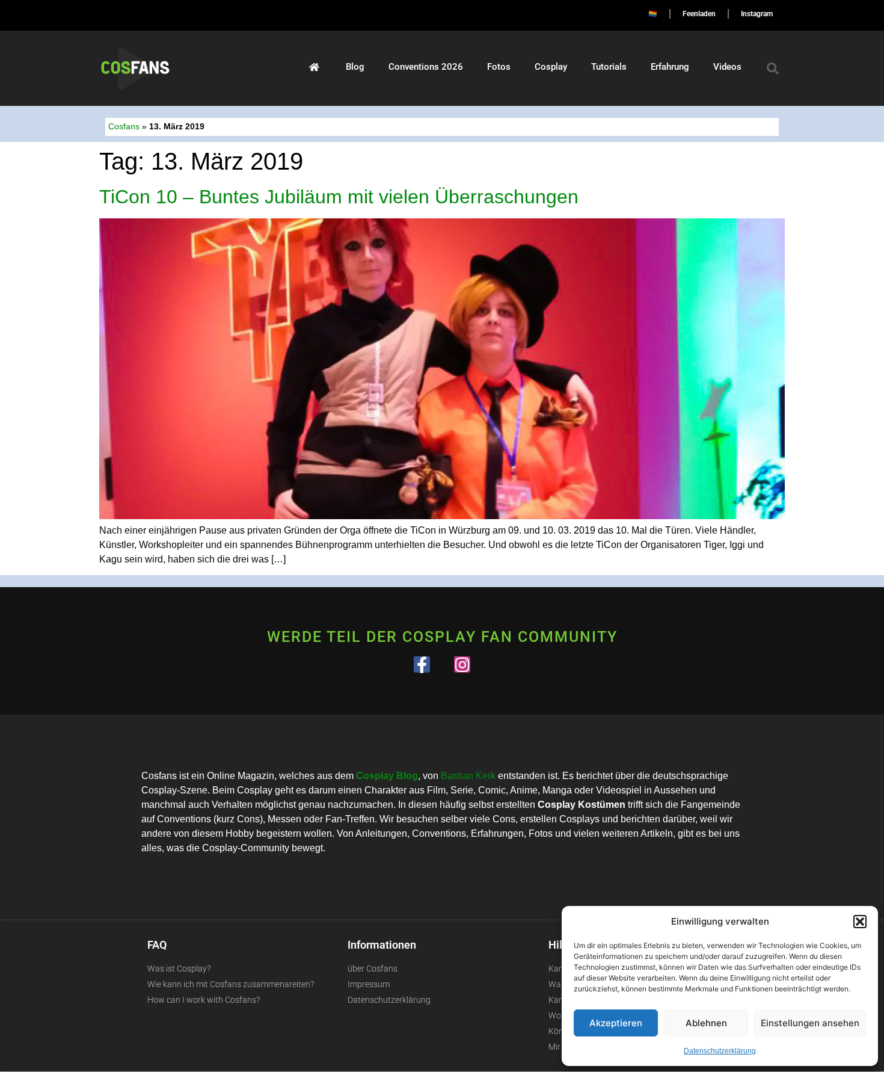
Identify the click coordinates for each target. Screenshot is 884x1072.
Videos (727, 66)
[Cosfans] (314, 67)
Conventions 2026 (425, 66)
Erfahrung (670, 66)
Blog (355, 66)
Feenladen (699, 14)
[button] (860, 922)
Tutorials (609, 66)
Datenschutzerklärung (720, 1051)
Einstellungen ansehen (810, 1023)
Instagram (757, 14)
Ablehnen (706, 1023)
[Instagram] (462, 664)
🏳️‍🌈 (652, 14)
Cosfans (124, 126)
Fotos (499, 66)
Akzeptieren (615, 1023)
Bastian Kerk (468, 776)
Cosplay (551, 66)
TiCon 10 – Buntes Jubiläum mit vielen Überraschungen (339, 197)
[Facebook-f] (422, 664)
